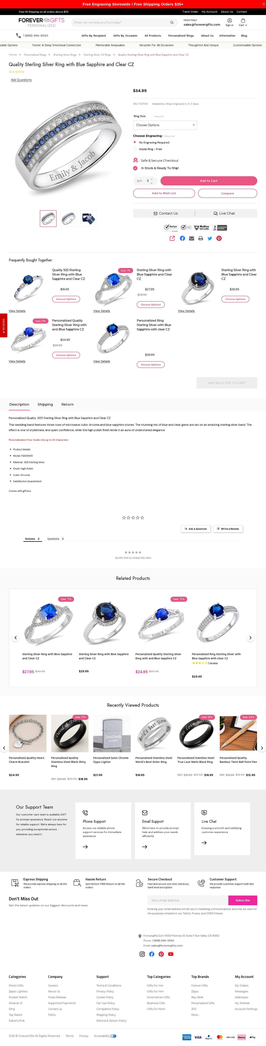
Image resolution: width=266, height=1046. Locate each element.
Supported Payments (62, 1003)
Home (13, 54)
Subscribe (243, 900)
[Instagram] (142, 954)
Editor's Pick (16, 1020)
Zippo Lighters (18, 991)
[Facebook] (182, 238)
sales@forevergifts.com (167, 945)
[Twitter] (209, 238)
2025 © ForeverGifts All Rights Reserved (34, 1036)
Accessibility (102, 1036)
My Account (209, 11)
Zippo (195, 991)
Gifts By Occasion (125, 35)
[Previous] (15, 637)
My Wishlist (242, 1003)
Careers (53, 985)
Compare (227, 193)
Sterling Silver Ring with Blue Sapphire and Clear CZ (154, 274)
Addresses (241, 997)
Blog (244, 35)
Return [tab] (67, 404)
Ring (12, 1009)
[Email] (191, 238)
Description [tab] (19, 404)
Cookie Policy (105, 997)
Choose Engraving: (154, 136)
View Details (17, 311)
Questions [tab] (53, 538)
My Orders (241, 985)
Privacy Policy (105, 991)
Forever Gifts (199, 985)
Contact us (55, 1009)
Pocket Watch (18, 997)
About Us (227, 11)
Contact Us (168, 213)
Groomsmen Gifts (158, 997)
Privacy (83, 1036)
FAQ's (52, 1015)
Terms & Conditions (108, 985)
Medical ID (15, 1003)
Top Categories (159, 976)
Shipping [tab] (45, 404)
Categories (17, 976)
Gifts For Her (155, 985)
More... (195, 1015)
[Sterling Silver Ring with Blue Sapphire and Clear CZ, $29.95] (105, 622)
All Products (153, 35)
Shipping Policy (106, 1015)
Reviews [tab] (30, 538)
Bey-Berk (197, 997)
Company (55, 976)
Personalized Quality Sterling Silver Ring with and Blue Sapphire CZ (69, 325)
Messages (241, 991)
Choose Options (66, 299)
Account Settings (246, 1009)
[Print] (200, 238)
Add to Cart (209, 181)
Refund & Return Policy (111, 1020)
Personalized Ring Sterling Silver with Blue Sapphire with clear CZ (154, 325)
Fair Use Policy (105, 1003)
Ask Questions (21, 80)
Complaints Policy (107, 1009)
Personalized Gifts (202, 1003)
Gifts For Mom (156, 1009)
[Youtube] (170, 954)
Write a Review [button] (230, 528)
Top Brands (200, 976)
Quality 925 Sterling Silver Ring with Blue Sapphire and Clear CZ (68, 274)
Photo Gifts (16, 985)
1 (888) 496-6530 (163, 940)
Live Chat (227, 213)
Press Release (57, 997)
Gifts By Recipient (94, 35)
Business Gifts (156, 1003)
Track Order (190, 11)
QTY (139, 181)
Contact (242, 11)
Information (227, 35)
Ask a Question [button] (198, 528)
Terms (69, 1036)
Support (102, 976)
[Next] (250, 637)
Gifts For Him (155, 991)
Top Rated (15, 1015)
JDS (193, 1009)
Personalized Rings (181, 35)
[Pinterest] (219, 238)
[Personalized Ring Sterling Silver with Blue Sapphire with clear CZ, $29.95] (218, 622)
